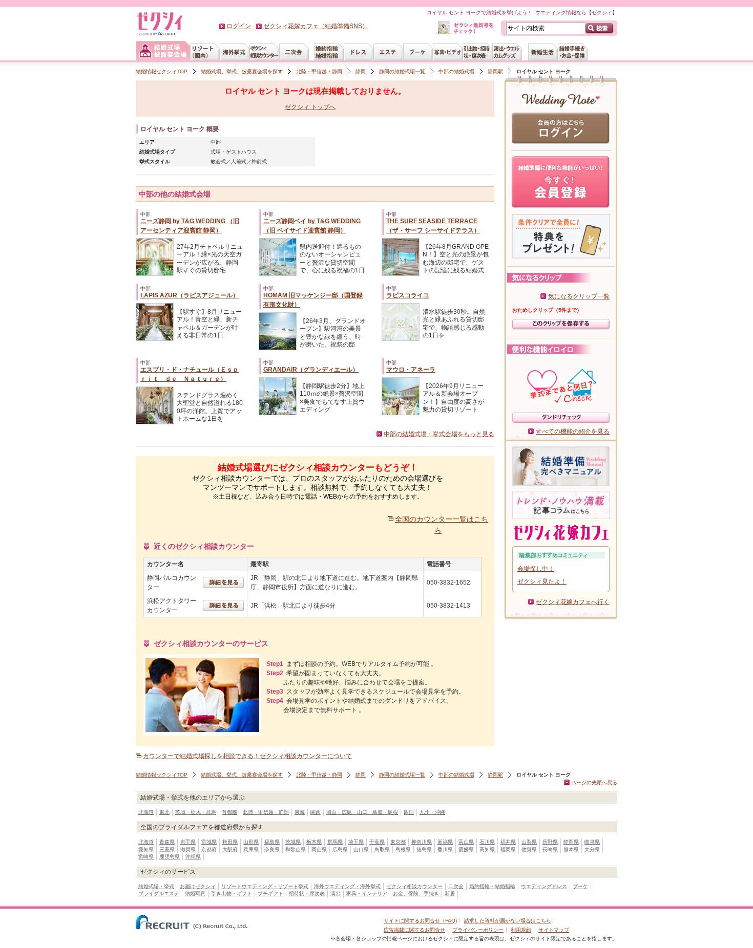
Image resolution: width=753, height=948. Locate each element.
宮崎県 (146, 856)
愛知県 (146, 849)
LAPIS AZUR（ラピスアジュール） (189, 295)
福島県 (272, 842)
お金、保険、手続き (416, 893)
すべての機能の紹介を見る (573, 431)
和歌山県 (295, 849)
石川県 (487, 842)
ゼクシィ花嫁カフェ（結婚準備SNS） (315, 26)
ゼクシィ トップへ (310, 107)
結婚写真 (195, 893)
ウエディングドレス (544, 886)
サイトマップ (553, 930)
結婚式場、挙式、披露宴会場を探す (242, 71)
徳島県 (424, 849)
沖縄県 (193, 856)
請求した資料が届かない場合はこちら (507, 920)
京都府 (209, 849)
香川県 (445, 849)
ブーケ (580, 886)
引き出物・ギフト (231, 893)
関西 (315, 812)
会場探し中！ (535, 568)
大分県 (592, 849)
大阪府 (230, 849)
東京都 (398, 842)
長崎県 (550, 849)
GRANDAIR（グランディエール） (311, 369)
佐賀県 (529, 849)
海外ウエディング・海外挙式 (347, 886)
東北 (164, 812)
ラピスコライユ (407, 295)
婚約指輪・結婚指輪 (492, 886)
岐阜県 (592, 842)
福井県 (508, 842)
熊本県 (571, 849)
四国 (409, 812)
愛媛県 (466, 849)
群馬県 (335, 842)
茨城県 (293, 842)
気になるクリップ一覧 (579, 296)
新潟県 (445, 842)
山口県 (361, 849)
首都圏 (229, 812)
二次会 (456, 886)
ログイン (238, 26)
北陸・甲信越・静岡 (319, 71)
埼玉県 (356, 842)
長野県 (550, 842)
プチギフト (270, 893)
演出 (335, 893)
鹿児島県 (169, 856)
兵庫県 (251, 849)
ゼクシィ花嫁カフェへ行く (573, 602)
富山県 (466, 842)
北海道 (146, 812)
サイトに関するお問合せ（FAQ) (420, 920)
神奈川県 (421, 842)
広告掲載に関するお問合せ (414, 930)
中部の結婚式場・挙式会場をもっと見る (439, 434)
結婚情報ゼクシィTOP (161, 71)
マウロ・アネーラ (410, 369)
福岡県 (508, 849)
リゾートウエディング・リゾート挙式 (264, 886)
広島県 (340, 849)
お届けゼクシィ (198, 886)
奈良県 (272, 849)
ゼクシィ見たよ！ (542, 581)
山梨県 (529, 842)
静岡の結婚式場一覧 (402, 71)
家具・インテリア (366, 893)
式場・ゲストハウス (234, 152)
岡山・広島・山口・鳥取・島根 (362, 812)
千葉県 (377, 842)
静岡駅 (495, 71)
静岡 (360, 71)
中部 (216, 142)
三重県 (167, 849)
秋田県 (230, 842)
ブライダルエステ (158, 893)
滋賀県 (188, 849)
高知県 (487, 849)
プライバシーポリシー (478, 930)
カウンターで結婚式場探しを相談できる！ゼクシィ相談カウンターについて (247, 756)
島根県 (403, 849)
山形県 (251, 842)
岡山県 (319, 849)
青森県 (167, 842)
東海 (300, 812)
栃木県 (314, 842)
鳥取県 (382, 849)
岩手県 (188, 842)
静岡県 (571, 842)
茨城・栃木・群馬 (195, 812)
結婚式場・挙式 (156, 886)
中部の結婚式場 (456, 71)
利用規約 (521, 930)
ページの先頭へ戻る (594, 782)
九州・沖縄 (432, 812)
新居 (450, 893)
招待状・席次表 (307, 893)
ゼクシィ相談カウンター (414, 886)
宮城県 (209, 842)
